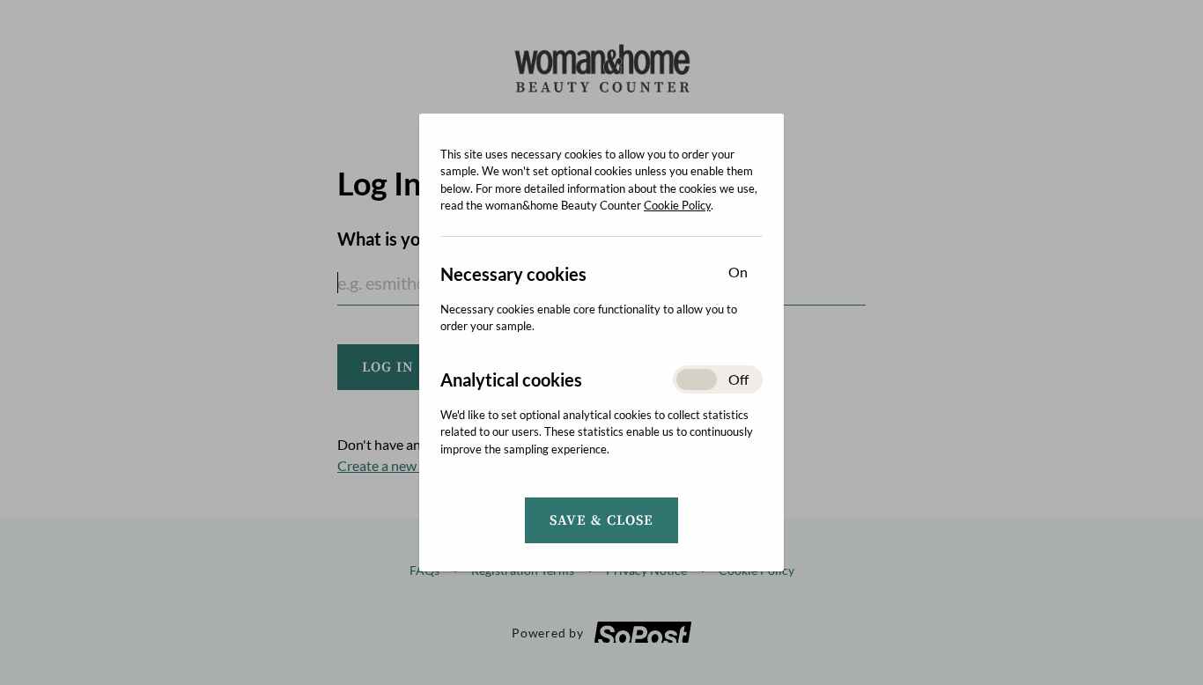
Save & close (601, 520)
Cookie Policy (677, 205)
